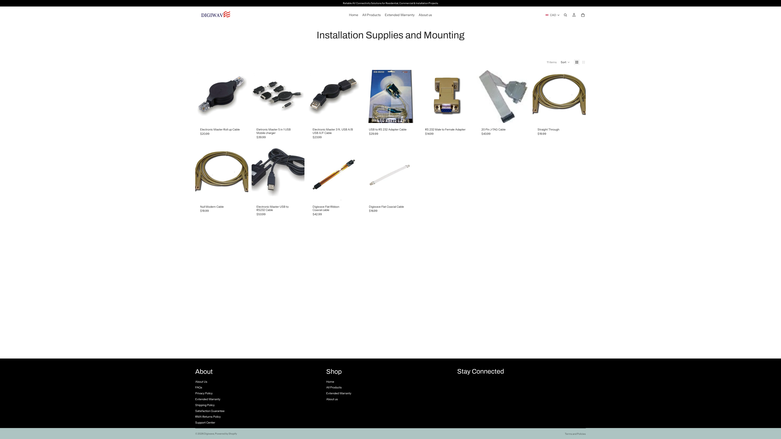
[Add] (242, 116)
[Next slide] (411, 96)
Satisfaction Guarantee (210, 411)
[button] (565, 62)
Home (330, 382)
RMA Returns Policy (208, 416)
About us (332, 399)
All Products (334, 387)
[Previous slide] (370, 96)
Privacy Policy (204, 393)
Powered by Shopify (226, 433)
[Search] (565, 15)
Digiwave (209, 433)
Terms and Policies (575, 433)
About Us (201, 382)
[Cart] (582, 15)
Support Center (205, 422)
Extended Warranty (207, 399)
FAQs (198, 387)
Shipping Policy (205, 405)
